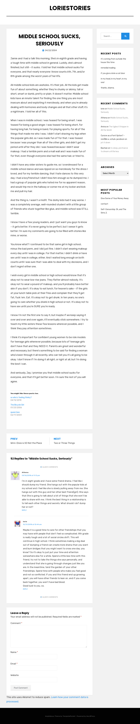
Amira (103, 127)
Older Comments (50, 467)
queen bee (15, 412)
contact (104, 204)
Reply (24, 510)
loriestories (70, 8)
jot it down (105, 142)
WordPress (90, 716)
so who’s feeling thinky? (21, 397)
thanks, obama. (107, 88)
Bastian (104, 148)
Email (14, 663)
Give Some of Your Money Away (115, 198)
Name (14, 652)
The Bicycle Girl (17, 405)
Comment (16, 623)
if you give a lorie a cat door (113, 73)
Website (15, 675)
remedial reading (108, 68)
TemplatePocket (69, 716)
